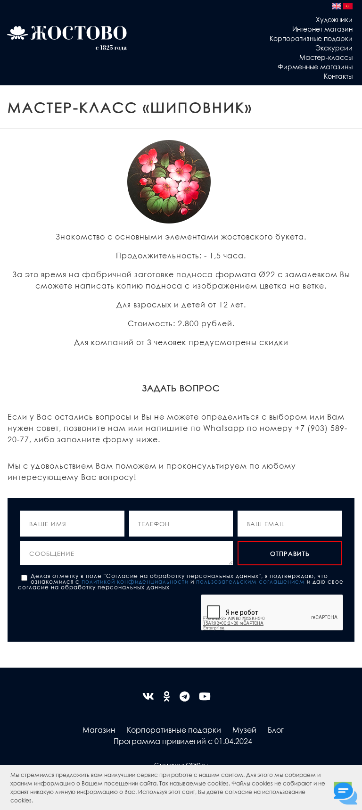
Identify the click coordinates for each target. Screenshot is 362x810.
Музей (244, 730)
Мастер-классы (326, 57)
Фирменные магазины (315, 66)
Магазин (98, 730)
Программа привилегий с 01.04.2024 (183, 741)
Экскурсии (334, 47)
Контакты (338, 76)
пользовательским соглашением (250, 581)
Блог (276, 730)
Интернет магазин (322, 29)
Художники (334, 19)
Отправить (290, 553)
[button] (35, 801)
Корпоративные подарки (311, 38)
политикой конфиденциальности (135, 581)
